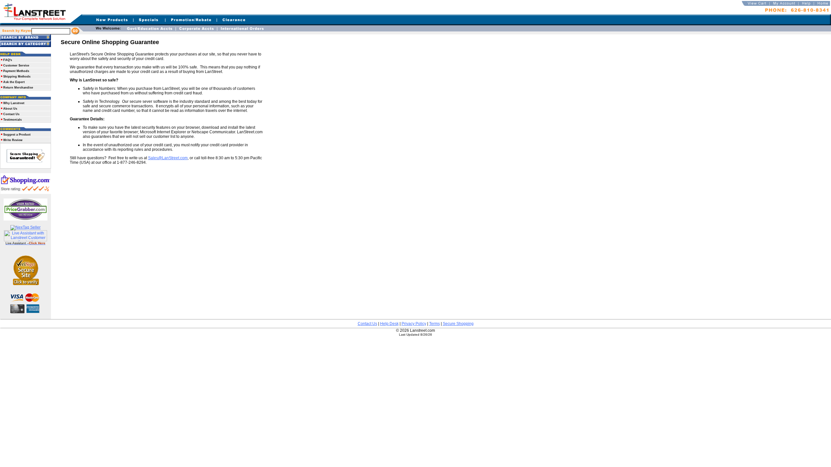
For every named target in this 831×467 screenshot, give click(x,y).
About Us (10, 108)
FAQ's (7, 60)
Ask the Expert (14, 82)
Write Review (12, 140)
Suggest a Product (17, 134)
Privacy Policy (414, 323)
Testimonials (12, 119)
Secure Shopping (458, 323)
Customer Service (16, 65)
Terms (434, 323)
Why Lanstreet (13, 103)
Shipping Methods (17, 76)
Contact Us (11, 114)
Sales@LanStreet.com (168, 158)
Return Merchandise (18, 87)
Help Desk (389, 323)
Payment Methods (16, 71)
